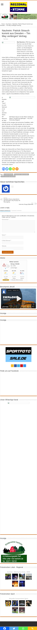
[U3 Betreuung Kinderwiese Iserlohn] (18, 16)
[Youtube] (21, 365)
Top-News (8, 24)
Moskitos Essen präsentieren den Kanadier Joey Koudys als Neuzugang (12, 200)
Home (3, 24)
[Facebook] (3, 168)
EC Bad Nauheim (9, 174)
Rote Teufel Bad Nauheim (8, 176)
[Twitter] (6, 168)
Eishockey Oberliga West (21, 174)
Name (4, 235)
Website (4, 246)
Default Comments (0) (5, 210)
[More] (16, 168)
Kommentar (5, 219)
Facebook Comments (16, 210)
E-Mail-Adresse (6, 240)
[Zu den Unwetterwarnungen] (6, 269)
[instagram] (24, 365)
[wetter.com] (5, 280)
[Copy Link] (13, 168)
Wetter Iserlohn (14, 262)
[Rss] (12, 365)
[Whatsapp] (10, 168)
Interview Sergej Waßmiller (26, 204)
